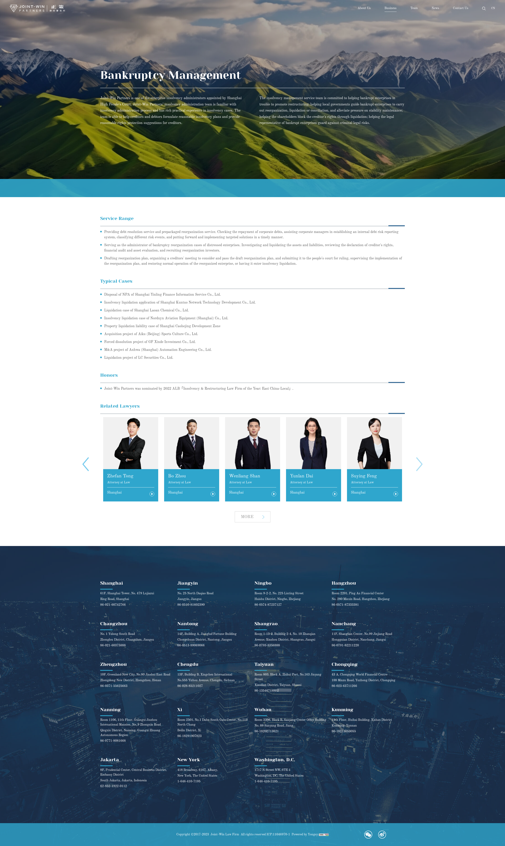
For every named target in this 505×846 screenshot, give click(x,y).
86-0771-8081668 (113, 741)
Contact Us (460, 8)
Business (390, 8)
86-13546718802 (266, 690)
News (435, 8)
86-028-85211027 (190, 686)
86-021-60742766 (113, 605)
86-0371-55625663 (113, 686)
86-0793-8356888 (267, 645)
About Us (364, 8)
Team (414, 8)
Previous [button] (85, 464)
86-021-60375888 (113, 645)
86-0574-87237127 (268, 605)
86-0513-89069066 (191, 645)
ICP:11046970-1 (278, 834)
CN (493, 8)
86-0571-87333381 (345, 605)
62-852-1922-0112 (113, 786)
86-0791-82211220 (345, 645)
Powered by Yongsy (305, 834)
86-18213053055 (344, 731)
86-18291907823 (189, 736)
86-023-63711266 (344, 686)
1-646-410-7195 (188, 781)
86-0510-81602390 (191, 605)
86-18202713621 (266, 731)
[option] (130, 459)
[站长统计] (324, 834)
